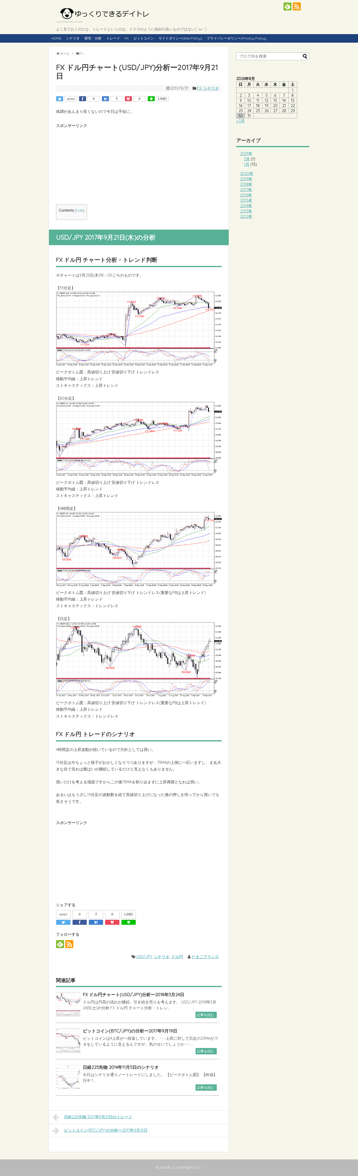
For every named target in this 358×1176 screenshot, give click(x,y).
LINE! (162, 99)
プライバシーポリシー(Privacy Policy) (236, 38)
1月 (246, 164)
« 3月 (240, 120)
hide (79, 210)
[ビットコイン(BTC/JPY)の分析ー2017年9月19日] (68, 1041)
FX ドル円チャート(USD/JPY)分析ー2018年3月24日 (133, 994)
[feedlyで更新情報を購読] (287, 6)
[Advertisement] (139, 163)
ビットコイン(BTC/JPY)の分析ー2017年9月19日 (130, 1031)
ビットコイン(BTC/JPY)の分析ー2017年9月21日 (106, 1130)
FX (127, 38)
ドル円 (177, 956)
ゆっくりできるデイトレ (184, 1167)
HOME (56, 38)
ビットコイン (143, 38)
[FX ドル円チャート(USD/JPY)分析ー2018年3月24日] (68, 1004)
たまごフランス (205, 956)
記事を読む (205, 1015)
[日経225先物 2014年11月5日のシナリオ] (68, 1077)
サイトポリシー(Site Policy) (180, 38)
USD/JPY (144, 956)
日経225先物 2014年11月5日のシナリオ (121, 1067)
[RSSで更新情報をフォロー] (297, 6)
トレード (113, 38)
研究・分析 (93, 38)
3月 (247, 158)
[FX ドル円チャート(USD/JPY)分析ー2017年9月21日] (105, 98)
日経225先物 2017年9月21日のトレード (98, 1116)
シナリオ (73, 38)
